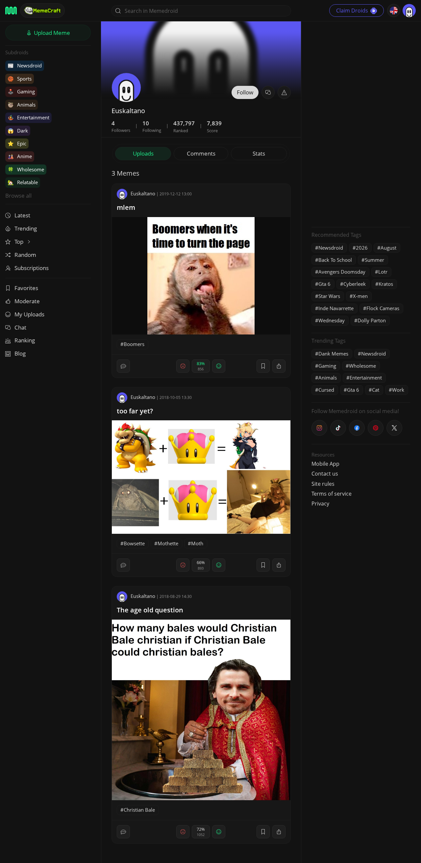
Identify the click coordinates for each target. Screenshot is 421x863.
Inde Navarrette (336, 308)
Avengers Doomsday (341, 271)
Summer (374, 260)
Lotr (382, 271)
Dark (18, 130)
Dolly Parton (372, 320)
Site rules (322, 483)
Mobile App (325, 463)
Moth (197, 543)
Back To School (335, 260)
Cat (375, 389)
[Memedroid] (11, 10)
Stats (259, 153)
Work (398, 389)
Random (25, 255)
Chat (20, 327)
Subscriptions (31, 268)
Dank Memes (333, 353)
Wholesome (26, 169)
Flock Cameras (382, 308)
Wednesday (331, 320)
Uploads (143, 153)
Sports (20, 78)
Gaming (21, 91)
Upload (51, 33)
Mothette (168, 543)
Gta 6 (324, 284)
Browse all (18, 195)
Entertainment (28, 117)
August (388, 247)
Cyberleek (354, 284)
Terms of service (331, 493)
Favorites (26, 288)
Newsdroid (25, 65)
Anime (20, 156)
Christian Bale (139, 809)
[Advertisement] (360, 123)
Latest (22, 215)
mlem (126, 207)
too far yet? (135, 411)
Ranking (24, 340)
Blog (20, 353)
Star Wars (329, 296)
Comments (201, 153)
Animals (22, 104)
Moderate (27, 301)
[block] (278, 366)
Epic (17, 143)
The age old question (150, 609)
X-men (360, 296)
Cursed (326, 389)
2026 (362, 247)
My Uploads (29, 314)
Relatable (23, 182)
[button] (284, 92)
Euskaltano (143, 193)
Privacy (320, 503)
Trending (25, 228)
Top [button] (19, 241)
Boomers (134, 344)
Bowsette (134, 543)
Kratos (386, 284)
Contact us (324, 473)
